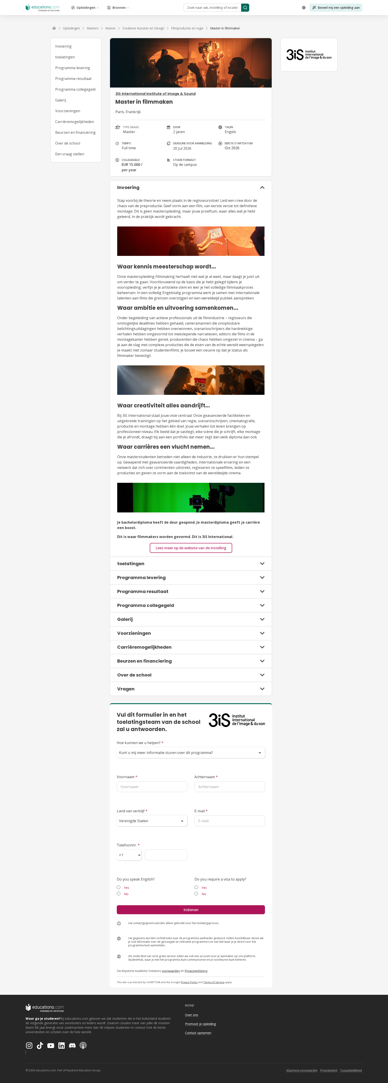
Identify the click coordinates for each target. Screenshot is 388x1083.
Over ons (191, 1015)
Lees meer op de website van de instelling (191, 547)
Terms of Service (214, 982)
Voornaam (127, 776)
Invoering (63, 46)
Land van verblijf (132, 810)
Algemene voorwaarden (301, 1070)
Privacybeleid (328, 1070)
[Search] (245, 8)
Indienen (190, 909)
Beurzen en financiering (75, 132)
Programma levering (72, 67)
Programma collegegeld (75, 89)
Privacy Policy (189, 982)
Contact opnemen (198, 1033)
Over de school (67, 143)
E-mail (201, 810)
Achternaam (206, 776)
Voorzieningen (67, 110)
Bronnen (119, 7)
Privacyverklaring (196, 971)
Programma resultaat (73, 78)
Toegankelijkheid (351, 1070)
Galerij (60, 100)
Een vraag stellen (69, 154)
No (126, 894)
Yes (126, 887)
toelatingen (65, 57)
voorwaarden (171, 971)
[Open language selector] (304, 8)
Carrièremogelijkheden (74, 121)
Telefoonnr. (128, 845)
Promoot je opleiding (200, 1024)
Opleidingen (86, 7)
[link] (225, 28)
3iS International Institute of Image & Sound (155, 93)
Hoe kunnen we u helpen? (140, 742)
